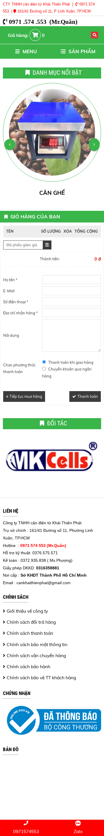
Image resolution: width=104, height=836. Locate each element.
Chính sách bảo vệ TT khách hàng (41, 677)
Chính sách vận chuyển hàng (36, 655)
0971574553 (26, 831)
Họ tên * (10, 279)
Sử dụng (47, 244)
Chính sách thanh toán (30, 633)
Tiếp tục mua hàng (26, 396)
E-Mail (8, 290)
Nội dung (11, 335)
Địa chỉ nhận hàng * (20, 313)
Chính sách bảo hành (28, 666)
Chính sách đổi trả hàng (31, 622)
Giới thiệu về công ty (27, 611)
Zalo (78, 831)
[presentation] (9, 144)
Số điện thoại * (15, 302)
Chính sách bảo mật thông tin (37, 644)
